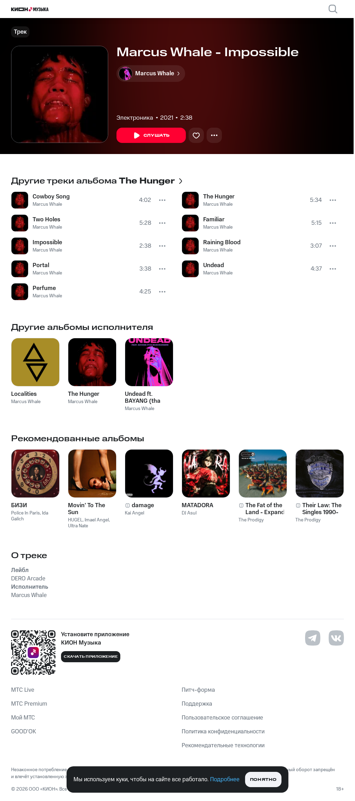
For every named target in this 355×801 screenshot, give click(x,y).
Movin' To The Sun (86, 509)
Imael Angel (97, 520)
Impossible (47, 242)
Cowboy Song (51, 197)
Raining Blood (222, 242)
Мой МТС (23, 718)
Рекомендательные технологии (223, 745)
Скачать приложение (91, 656)
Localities (24, 394)
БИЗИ (19, 505)
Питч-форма (198, 690)
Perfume (44, 288)
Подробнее (225, 779)
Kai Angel (134, 513)
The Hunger (219, 197)
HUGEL (75, 520)
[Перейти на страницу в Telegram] (312, 638)
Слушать (157, 135)
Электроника (134, 118)
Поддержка (197, 704)
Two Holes (46, 219)
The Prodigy (251, 520)
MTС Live (22, 690)
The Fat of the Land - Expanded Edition (268, 509)
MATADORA (197, 505)
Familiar (214, 219)
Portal (41, 265)
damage (143, 505)
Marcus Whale (47, 204)
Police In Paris (25, 513)
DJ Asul (189, 513)
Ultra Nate (78, 525)
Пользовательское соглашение (222, 718)
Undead (213, 265)
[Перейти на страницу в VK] (336, 638)
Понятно (263, 780)
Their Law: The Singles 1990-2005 (321, 509)
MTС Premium (29, 704)
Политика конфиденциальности (223, 731)
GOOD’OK (23, 731)
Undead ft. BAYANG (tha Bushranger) (143, 397)
